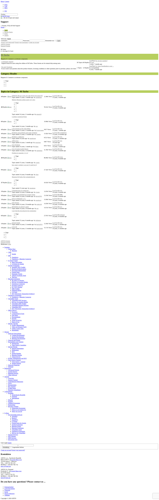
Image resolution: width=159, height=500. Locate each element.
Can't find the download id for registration (24, 211)
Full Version (15, 202)
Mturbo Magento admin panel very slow (23, 100)
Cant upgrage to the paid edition (21, 128)
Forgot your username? (21, 42)
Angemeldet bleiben (18, 447)
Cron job (14, 227)
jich (61, 96)
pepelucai (38, 200)
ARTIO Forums (5, 44)
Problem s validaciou (18, 137)
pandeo (38, 134)
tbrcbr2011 (39, 196)
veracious (38, 142)
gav (37, 126)
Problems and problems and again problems (24, 133)
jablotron (38, 220)
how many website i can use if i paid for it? (24, 165)
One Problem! (16, 145)
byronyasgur (40, 130)
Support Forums (5, 46)
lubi (61, 202)
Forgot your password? (7, 42)
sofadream (39, 97)
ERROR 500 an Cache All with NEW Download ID (27, 96)
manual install (16, 223)
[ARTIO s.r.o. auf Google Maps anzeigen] (15, 459)
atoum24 (38, 114)
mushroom (33, 138)
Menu (2, 1)
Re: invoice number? (101, 61)
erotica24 (39, 204)
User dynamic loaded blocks (20, 149)
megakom (32, 188)
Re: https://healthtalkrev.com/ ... (104, 66)
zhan (37, 174)
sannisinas (39, 150)
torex (61, 157)
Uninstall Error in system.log (20, 190)
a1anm (38, 192)
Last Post (55, 96)
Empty (10, 443)
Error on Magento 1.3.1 (19, 198)
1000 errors (15, 141)
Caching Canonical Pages (19, 116)
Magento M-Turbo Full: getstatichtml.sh (23, 177)
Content (7, 1)
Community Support (7, 61)
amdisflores (63, 133)
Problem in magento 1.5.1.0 (20, 153)
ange (92, 62)
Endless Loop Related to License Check (23, 194)
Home (2, 27)
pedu (9, 244)
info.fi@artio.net (5, 478)
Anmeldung (6, 447)
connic (38, 162)
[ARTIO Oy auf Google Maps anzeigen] (15, 471)
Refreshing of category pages (20, 207)
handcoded (39, 228)
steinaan (62, 215)
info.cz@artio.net (6, 466)
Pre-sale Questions (6, 67)
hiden (36, 146)
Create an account (34, 42)
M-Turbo (5, 55)
